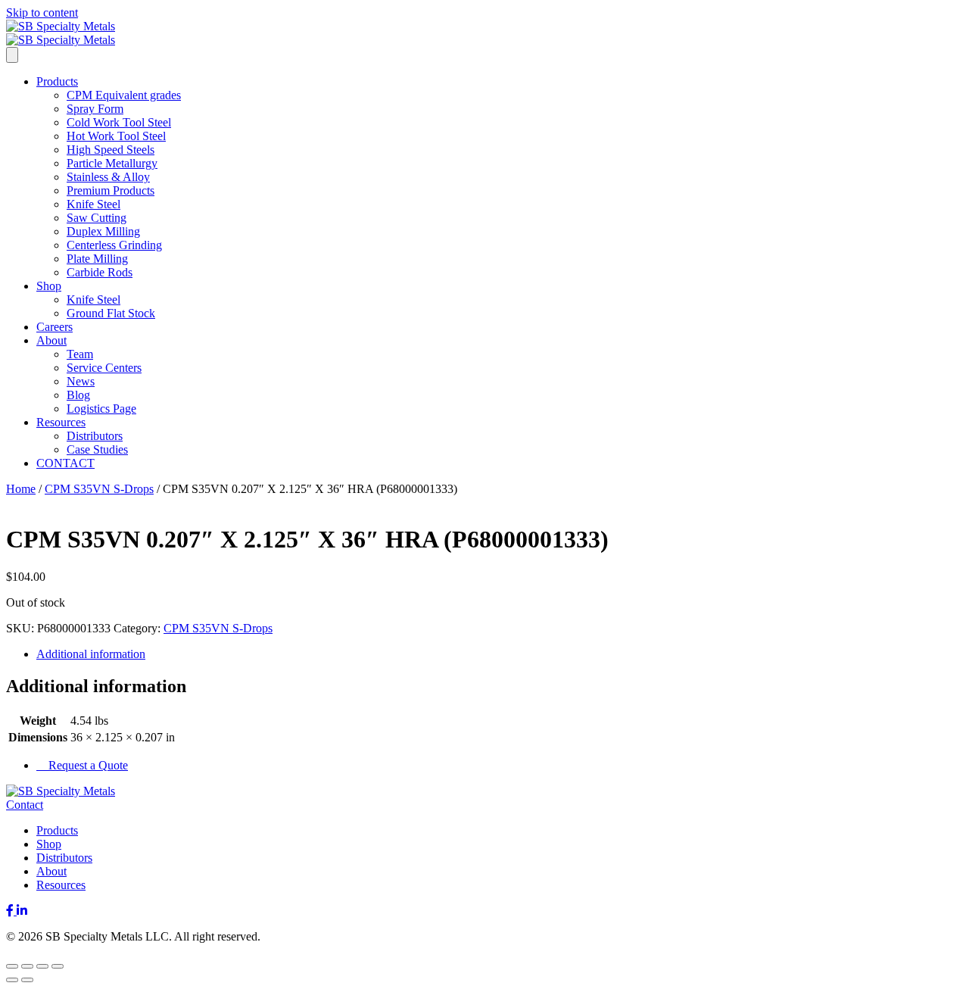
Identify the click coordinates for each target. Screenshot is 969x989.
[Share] (42, 966)
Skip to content (42, 12)
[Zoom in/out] (12, 966)
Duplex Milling (103, 231)
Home (21, 488)
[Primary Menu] (12, 55)
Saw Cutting (96, 217)
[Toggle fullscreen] (27, 966)
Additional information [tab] (90, 653)
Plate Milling (97, 258)
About (51, 340)
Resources (61, 422)
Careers (54, 326)
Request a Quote (86, 765)
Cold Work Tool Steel (119, 122)
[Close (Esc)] (57, 966)
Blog (78, 394)
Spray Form (95, 108)
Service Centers (104, 367)
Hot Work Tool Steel (116, 135)
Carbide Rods (99, 272)
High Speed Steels (110, 149)
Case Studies (97, 449)
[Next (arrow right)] (27, 980)
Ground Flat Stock (111, 313)
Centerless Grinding (114, 245)
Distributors (95, 435)
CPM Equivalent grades (124, 95)
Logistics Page (101, 408)
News (81, 381)
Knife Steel (93, 204)
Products (57, 81)
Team (80, 354)
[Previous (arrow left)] (12, 980)
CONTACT (65, 463)
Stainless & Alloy (108, 176)
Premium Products (110, 190)
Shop (48, 285)
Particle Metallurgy (112, 163)
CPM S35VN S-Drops (99, 488)
